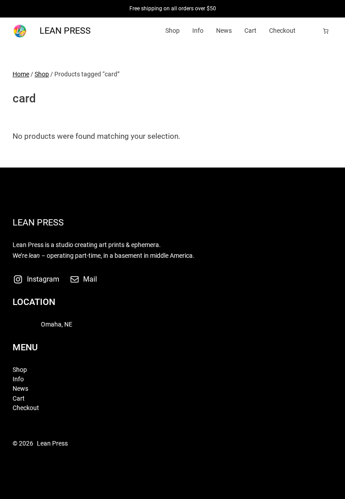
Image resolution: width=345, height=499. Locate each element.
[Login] (312, 31)
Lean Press (65, 31)
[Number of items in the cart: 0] (325, 31)
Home (21, 74)
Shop (42, 74)
